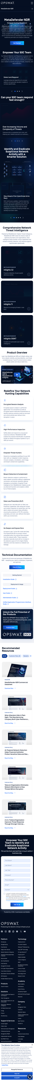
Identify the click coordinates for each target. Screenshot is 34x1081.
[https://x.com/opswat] (21, 931)
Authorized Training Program (24, 994)
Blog (19, 1031)
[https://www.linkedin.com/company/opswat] (9, 931)
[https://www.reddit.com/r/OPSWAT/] (13, 931)
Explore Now (10, 627)
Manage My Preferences (17, 1069)
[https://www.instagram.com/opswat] (6, 931)
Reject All (17, 1073)
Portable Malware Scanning (6, 978)
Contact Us (20, 1023)
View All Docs (17, 567)
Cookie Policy (5, 1065)
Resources (20, 996)
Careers (19, 1018)
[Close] (32, 1045)
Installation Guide (9, 579)
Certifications (21, 986)
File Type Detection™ (22, 952)
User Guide (6, 593)
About (19, 1004)
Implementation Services (6, 1036)
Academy (21, 981)
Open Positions (21, 1021)
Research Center (21, 976)
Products (4, 984)
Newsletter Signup (22, 1012)
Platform (4, 939)
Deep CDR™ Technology (23, 949)
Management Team (22, 1007)
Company (21, 1002)
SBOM (19, 962)
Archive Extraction (22, 971)
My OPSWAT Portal (5, 1038)
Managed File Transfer (5, 966)
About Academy (21, 984)
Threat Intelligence (22, 959)
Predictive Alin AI (21, 942)
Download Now (9, 688)
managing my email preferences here (15, 900)
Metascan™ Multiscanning (23, 947)
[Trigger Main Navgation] (32, 3)
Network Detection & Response (7, 952)
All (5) (4, 656)
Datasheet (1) (27, 656)
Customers (20, 1009)
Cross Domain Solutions (6, 971)
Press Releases (21, 1036)
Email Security (4, 963)
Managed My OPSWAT (5, 1033)
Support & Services (8, 1021)
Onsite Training (21, 989)
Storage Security (4, 944)
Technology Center (22, 973)
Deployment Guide (9, 588)
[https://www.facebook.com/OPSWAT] (2, 931)
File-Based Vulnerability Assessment (23, 965)
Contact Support (4, 1023)
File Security (3, 942)
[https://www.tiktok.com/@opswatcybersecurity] (17, 931)
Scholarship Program (22, 991)
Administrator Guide (9, 598)
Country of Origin (21, 968)
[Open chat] (29, 1076)
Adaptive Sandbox (21, 957)
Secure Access (4, 958)
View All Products (4, 986)
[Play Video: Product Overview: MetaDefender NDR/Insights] (17, 375)
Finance (2, 1013)
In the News (20, 1039)
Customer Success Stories (23, 1034)
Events (19, 1041)
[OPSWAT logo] (7, 3)
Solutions (4, 992)
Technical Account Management (8, 1028)
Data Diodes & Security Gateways (8, 973)
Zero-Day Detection (5, 961)
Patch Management (5, 998)
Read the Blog (9, 723)
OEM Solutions (4, 976)
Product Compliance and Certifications (23, 1015)
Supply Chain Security (5, 949)
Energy (2, 1010)
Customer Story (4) (14, 656)
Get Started (17, 43)
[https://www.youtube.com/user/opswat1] (25, 931)
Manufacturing (4, 1015)
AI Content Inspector (22, 944)
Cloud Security (4, 947)
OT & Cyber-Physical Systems (7, 968)
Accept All (16, 1077)
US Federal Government (6, 1008)
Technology (22, 939)
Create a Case (4, 1026)
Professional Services (5, 1031)
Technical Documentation (6, 1041)
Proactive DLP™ (21, 954)
